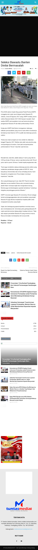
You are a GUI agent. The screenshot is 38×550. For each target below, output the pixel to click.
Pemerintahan (5, 329)
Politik (2, 331)
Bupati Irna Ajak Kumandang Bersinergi (9, 271)
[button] (35, 2)
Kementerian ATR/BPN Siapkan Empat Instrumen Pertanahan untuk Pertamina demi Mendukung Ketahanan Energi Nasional (22, 370)
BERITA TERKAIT (6, 278)
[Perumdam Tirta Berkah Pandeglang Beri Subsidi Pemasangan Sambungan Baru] (5, 285)
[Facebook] (16, 541)
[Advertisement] (19, 36)
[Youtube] (21, 541)
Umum (3, 326)
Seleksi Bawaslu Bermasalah (24, 252)
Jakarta (13, 252)
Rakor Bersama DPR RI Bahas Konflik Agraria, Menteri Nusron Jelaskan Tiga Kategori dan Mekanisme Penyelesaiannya (23, 388)
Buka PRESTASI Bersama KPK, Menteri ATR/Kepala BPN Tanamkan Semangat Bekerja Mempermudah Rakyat (23, 398)
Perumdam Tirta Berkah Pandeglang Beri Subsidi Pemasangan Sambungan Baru (23, 285)
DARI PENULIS (17, 278)
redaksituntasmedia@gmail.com (23, 529)
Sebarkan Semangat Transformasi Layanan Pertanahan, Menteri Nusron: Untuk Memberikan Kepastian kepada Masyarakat (22, 379)
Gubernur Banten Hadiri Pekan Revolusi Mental (28, 271)
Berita (7, 252)
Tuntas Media (8, 68)
